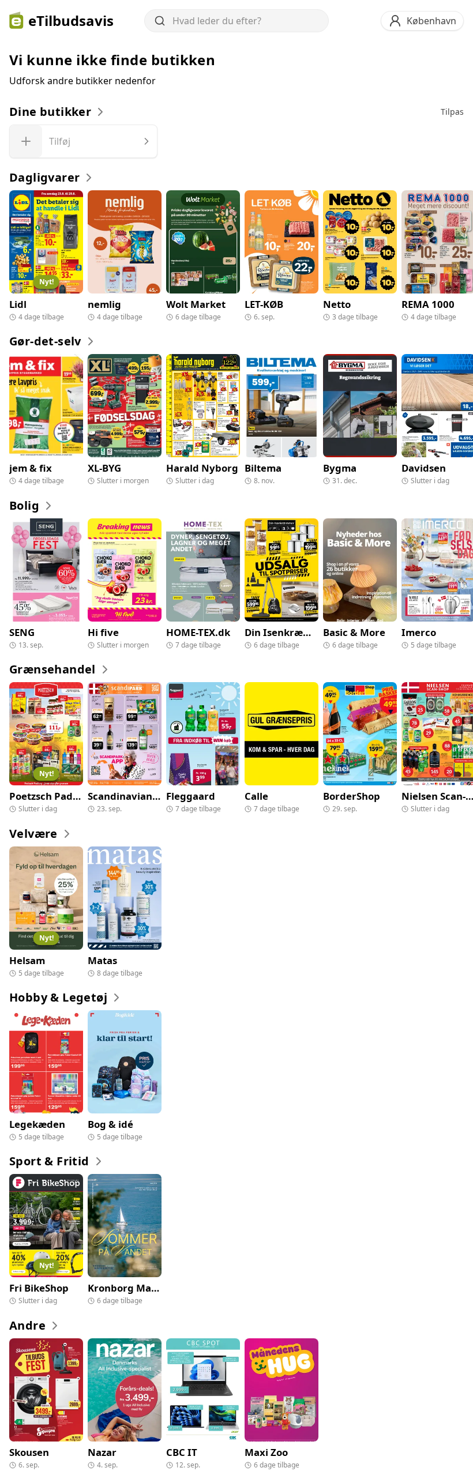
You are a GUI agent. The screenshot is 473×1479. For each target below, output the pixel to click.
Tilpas (452, 111)
